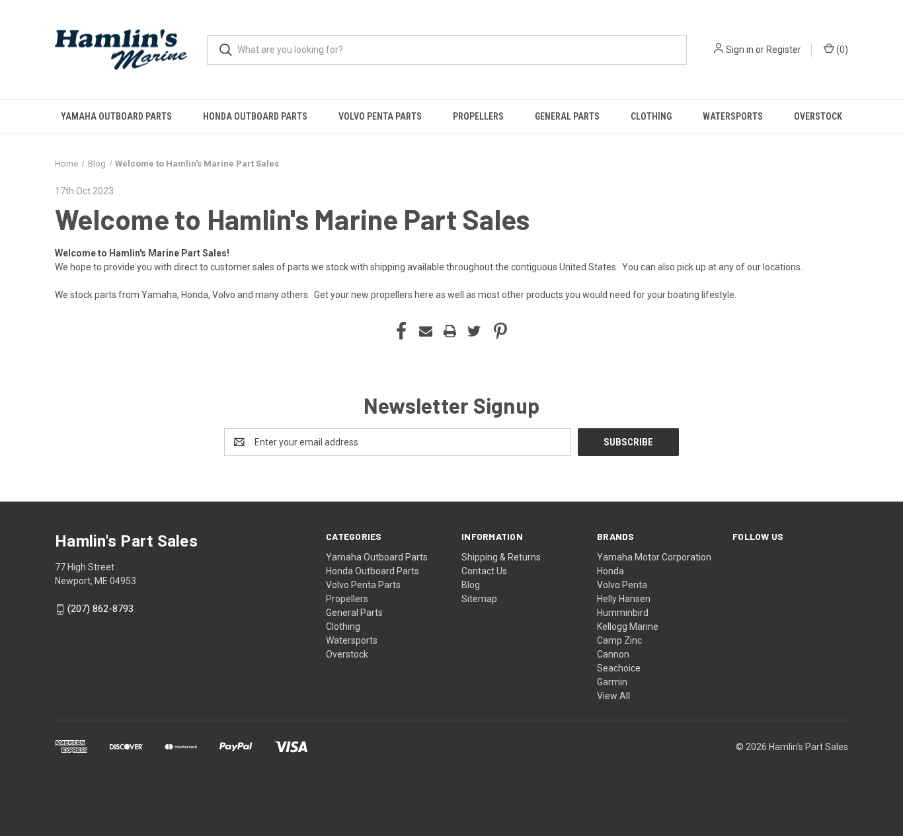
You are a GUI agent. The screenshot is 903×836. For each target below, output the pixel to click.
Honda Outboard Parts (255, 116)
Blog (470, 585)
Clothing (651, 116)
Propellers (478, 116)
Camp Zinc (619, 640)
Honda (610, 571)
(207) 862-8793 (100, 609)
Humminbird (622, 612)
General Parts (567, 116)
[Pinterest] (500, 331)
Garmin (612, 682)
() (841, 49)
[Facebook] (401, 331)
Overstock (818, 116)
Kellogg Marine (627, 626)
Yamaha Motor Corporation (654, 557)
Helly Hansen (623, 598)
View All (613, 696)
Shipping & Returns (501, 557)
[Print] (450, 331)
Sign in (740, 49)
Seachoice (619, 668)
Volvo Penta (622, 585)
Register (783, 49)
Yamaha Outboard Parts (116, 116)
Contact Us (484, 571)
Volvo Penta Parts (380, 116)
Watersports (733, 116)
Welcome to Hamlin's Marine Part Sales (292, 218)
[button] (451, 784)
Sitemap (479, 598)
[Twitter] (474, 331)
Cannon (613, 654)
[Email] (425, 331)
